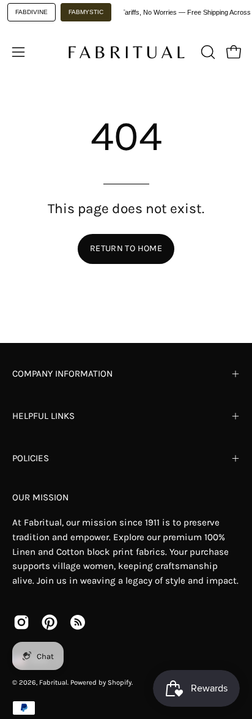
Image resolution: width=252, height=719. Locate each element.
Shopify (120, 683)
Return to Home (126, 248)
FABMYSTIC (86, 12)
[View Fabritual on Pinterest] (49, 622)
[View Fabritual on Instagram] (21, 622)
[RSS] (78, 622)
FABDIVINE (31, 12)
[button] (206, 52)
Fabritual (53, 683)
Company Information (62, 373)
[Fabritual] (126, 52)
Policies (30, 458)
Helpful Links (43, 415)
